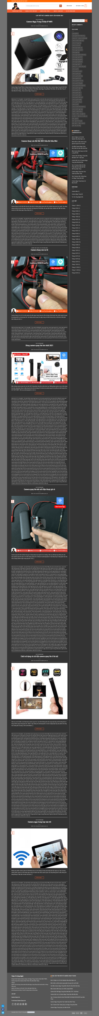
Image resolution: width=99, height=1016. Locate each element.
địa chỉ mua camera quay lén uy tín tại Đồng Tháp (55, 633)
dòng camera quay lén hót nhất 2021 (37, 447)
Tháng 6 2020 (75, 242)
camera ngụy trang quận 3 (27, 106)
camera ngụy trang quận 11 (53, 105)
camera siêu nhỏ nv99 (53, 336)
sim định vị (74, 116)
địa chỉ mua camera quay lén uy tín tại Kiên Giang (47, 469)
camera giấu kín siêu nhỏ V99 (44, 405)
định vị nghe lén (51, 239)
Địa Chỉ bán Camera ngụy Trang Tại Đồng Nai (50, 452)
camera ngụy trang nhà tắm (47, 221)
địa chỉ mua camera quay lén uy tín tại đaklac (32, 466)
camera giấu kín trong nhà (33, 574)
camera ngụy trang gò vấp (18, 103)
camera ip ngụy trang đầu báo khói (41, 407)
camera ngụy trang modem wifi (17, 903)
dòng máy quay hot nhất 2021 (49, 447)
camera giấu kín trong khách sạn (56, 405)
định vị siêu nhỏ (82, 123)
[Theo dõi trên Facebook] (13, 1004)
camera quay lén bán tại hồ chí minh (20, 426)
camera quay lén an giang (26, 111)
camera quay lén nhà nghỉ (55, 331)
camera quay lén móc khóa (60, 435)
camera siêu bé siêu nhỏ (44, 126)
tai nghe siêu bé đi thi (22, 133)
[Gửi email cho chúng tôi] (20, 1004)
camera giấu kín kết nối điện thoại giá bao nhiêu (50, 402)
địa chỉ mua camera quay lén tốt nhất (57, 127)
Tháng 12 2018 (75, 267)
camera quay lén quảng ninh (43, 123)
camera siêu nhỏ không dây (42, 446)
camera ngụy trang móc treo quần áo (52, 103)
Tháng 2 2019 (75, 261)
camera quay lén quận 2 (22, 234)
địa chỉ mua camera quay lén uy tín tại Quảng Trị (55, 641)
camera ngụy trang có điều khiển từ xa (32, 413)
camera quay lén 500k (17, 111)
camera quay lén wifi (26, 126)
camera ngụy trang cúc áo (30, 102)
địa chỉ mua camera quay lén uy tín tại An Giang (51, 460)
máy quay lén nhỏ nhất (27, 478)
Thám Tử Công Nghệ (23, 1012)
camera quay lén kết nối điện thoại (59, 117)
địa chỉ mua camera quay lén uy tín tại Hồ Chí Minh (28, 469)
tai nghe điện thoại (47, 131)
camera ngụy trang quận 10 (43, 105)
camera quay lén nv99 (18, 233)
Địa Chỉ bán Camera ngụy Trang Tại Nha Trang (31, 937)
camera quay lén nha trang (54, 120)
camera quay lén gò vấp (33, 115)
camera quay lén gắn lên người (48, 114)
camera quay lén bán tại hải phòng (26, 593)
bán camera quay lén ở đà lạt (34, 99)
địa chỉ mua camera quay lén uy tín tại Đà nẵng (57, 632)
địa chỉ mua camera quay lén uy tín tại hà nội (47, 468)
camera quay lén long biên (59, 118)
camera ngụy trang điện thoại (56, 414)
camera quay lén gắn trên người (36, 330)
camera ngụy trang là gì (63, 327)
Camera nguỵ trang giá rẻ (49, 416)
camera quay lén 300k (57, 109)
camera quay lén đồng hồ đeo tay (37, 114)
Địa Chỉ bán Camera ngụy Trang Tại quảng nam (53, 456)
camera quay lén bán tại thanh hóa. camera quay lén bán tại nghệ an (53, 426)
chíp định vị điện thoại (60, 237)
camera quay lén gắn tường (60, 114)
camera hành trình (31, 407)
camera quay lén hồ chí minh (16, 117)
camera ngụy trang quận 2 (17, 106)
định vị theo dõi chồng (76, 125)
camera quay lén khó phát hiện (17, 435)
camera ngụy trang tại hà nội (20, 422)
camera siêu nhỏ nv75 (44, 336)
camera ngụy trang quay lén (41, 420)
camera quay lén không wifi (49, 118)
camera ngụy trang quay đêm (30, 420)
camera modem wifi (41, 894)
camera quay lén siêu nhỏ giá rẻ (55, 123)
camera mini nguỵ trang (61, 408)
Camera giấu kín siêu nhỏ (17, 405)
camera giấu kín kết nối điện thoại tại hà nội (23, 571)
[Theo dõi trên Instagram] (15, 1004)
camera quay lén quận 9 (46, 333)
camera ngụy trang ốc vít (19, 420)
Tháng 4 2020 (75, 247)
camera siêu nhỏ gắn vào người (26, 336)
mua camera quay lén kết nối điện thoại (54, 645)
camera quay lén (49, 109)
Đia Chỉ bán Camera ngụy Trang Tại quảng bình (35, 456)
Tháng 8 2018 (75, 273)
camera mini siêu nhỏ (15, 410)
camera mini (32, 575)
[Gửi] (60, 6)
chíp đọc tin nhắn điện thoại (19, 127)
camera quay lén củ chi (42, 112)
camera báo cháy (43, 99)
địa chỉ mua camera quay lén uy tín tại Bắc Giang (25, 943)
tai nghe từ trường (36, 133)
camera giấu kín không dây (25, 404)
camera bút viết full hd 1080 (29, 401)
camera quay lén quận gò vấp (25, 334)
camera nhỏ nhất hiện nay (27, 423)
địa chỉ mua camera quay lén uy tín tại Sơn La (27, 475)
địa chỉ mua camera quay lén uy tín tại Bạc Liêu (33, 462)
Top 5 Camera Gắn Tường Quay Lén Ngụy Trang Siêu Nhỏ (79, 177)
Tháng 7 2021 (75, 225)
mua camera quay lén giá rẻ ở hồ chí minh (50, 337)
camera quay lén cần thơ (32, 112)
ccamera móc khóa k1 (62, 446)
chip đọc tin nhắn (75, 113)
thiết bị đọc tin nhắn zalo (21, 134)
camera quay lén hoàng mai (48, 117)
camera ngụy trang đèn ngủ (46, 414)
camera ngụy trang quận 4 (37, 106)
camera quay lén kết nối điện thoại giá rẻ (58, 601)
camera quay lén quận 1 (49, 121)
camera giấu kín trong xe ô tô (22, 407)
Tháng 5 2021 (75, 228)
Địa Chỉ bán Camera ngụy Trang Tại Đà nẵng (34, 452)
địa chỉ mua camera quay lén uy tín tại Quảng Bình (55, 639)
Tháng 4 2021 (75, 230)
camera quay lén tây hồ (42, 124)
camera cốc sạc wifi (15, 100)
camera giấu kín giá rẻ (15, 402)
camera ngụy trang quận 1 (32, 105)
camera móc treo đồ (44, 100)
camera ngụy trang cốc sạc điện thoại (18, 102)
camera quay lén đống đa (25, 114)
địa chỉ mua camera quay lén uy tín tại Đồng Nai (50, 466)
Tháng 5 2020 (75, 244)
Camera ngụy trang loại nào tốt (39, 822)
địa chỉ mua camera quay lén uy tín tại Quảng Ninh (47, 474)
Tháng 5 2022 (75, 211)
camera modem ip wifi (38, 745)
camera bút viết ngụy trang (47, 735)
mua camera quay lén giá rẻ (37, 337)
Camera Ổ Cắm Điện (28, 908)
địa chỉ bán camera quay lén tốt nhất (43, 127)
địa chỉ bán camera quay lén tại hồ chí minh (51, 626)
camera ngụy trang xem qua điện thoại (45, 422)
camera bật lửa (56, 99)
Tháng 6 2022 (75, 208)
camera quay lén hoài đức (27, 117)
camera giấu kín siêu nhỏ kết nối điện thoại (31, 405)
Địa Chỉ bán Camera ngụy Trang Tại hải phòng (48, 620)
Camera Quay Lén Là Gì (39, 250)
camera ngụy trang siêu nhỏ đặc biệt (36, 589)
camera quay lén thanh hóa (52, 124)
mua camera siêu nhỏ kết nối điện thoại (32, 480)
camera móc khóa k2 (37, 410)
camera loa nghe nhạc (40, 891)
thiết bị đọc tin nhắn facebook (16, 243)
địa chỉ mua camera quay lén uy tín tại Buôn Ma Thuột (24, 946)
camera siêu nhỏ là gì (36, 336)
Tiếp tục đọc (39, 94)
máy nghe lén (26, 129)
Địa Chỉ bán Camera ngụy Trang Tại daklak (31, 933)
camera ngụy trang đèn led (36, 414)
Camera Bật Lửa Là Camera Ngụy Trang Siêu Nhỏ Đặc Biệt (80, 161)
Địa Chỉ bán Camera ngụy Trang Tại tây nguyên (50, 457)
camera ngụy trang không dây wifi (39, 417)
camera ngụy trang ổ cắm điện (28, 328)
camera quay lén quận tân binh (49, 334)
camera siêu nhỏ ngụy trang (54, 126)
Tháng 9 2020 (75, 233)
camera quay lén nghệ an (24, 120)
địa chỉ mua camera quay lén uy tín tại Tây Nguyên (45, 475)
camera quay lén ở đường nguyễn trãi (29, 121)
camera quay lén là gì (36, 331)
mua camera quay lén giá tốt (56, 129)
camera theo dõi (60, 336)
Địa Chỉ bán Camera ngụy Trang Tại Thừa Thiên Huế (30, 459)
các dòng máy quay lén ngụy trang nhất (44, 399)
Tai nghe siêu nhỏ (30, 133)
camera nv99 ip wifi (26, 759)
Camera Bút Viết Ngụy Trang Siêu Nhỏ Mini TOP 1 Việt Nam (79, 156)
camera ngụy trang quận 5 (47, 106)
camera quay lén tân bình (23, 124)
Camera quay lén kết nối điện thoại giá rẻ (39, 489)
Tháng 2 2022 (75, 214)
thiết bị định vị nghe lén (44, 133)
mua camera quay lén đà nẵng (45, 129)
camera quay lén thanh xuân (16, 237)
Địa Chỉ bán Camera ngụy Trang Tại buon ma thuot (40, 450)
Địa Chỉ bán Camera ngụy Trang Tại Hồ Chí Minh (23, 455)
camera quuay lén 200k (35, 126)
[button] (69, 6)
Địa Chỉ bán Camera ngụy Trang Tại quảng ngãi (28, 939)
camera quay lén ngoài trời (34, 120)
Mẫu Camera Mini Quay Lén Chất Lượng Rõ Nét (79, 152)
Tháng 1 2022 (75, 216)
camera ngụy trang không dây (39, 103)
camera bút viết (62, 99)
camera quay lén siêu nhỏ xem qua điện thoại (50, 610)
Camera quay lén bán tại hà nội (51, 425)
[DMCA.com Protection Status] (31, 1012)
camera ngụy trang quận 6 (57, 106)
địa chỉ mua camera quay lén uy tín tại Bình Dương (33, 463)
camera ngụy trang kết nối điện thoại (79, 54)
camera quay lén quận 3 (22, 123)
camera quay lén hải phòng (62, 115)
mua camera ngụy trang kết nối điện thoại (46, 478)
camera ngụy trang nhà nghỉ (30, 419)
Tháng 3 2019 (75, 259)
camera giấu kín (53, 401)
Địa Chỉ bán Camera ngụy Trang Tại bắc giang (25, 449)
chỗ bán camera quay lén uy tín (30, 127)
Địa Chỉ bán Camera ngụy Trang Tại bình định (22, 450)
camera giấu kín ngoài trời (20, 572)
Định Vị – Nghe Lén (58, 11)
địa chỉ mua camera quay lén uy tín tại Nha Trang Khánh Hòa (46, 471)
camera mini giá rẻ (16, 408)
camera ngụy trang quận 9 (31, 108)
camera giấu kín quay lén (29, 572)
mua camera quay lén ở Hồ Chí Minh (25, 130)
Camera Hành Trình (45, 11)
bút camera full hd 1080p (55, 398)
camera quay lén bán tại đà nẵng (39, 425)
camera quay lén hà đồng (43, 115)
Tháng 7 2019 (75, 250)
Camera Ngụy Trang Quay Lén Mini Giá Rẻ (79, 182)
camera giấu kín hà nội (24, 402)
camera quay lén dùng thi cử (61, 112)
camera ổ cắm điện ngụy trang (38, 908)
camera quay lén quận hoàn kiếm (37, 334)
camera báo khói (50, 99)
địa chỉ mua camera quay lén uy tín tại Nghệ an (26, 471)
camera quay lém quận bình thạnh (40, 328)
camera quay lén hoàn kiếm (37, 117)
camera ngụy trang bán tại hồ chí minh (31, 411)
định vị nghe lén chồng (19, 129)
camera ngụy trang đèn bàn (26, 414)
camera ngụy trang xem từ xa (35, 109)
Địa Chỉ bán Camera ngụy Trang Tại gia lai (55, 619)
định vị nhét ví (74, 123)
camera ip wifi (17, 891)
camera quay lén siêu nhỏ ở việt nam (22, 236)
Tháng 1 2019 (75, 264)
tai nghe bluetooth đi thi (33, 131)
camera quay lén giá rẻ (25, 115)
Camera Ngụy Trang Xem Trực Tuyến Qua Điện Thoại (79, 172)
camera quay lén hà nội (52, 115)
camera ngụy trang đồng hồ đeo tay (23, 416)
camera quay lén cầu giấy (16, 330)
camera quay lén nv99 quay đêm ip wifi (45, 605)
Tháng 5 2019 (75, 253)
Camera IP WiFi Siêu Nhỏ (31, 11)
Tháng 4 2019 (75, 256)
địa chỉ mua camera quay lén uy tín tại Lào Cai (52, 636)
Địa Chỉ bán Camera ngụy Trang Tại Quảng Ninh (33, 457)
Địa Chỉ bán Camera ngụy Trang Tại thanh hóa (56, 624)
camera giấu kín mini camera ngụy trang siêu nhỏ (40, 404)
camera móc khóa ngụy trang (20, 745)
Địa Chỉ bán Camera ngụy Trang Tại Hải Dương (44, 453)
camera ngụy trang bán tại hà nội (17, 411)
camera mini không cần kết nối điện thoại (40, 408)
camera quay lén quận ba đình (56, 333)
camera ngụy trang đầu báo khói (31, 581)
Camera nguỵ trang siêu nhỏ (16, 222)
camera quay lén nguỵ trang (44, 120)
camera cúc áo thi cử (23, 100)
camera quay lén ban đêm (35, 111)
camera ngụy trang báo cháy (43, 411)
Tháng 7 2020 (75, 239)
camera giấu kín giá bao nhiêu (61, 401)
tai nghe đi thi (40, 131)
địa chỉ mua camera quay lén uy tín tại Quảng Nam (28, 474)
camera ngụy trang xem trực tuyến (23, 109)
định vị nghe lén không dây (77, 120)
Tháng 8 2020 (75, 236)
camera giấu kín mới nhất (53, 404)
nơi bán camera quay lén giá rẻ (50, 130)
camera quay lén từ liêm (18, 126)
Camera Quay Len (44, 25)
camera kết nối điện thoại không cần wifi (55, 407)
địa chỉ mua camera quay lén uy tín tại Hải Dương (51, 635)
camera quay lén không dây (39, 118)
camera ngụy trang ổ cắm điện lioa (21, 105)
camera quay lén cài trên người (59, 328)
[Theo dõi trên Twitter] (18, 1004)
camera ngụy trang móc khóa (16, 328)
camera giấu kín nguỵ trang (30, 888)
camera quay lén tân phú (33, 124)
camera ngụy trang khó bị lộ (29, 103)
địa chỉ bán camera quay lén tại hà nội (47, 459)
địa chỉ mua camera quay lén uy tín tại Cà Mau (35, 465)
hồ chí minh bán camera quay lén (25, 337)
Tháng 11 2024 (75, 205)
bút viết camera (24, 399)
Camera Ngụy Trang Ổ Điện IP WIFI (39, 22)
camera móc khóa (29, 410)
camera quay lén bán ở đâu (46, 111)
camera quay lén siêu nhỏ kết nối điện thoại (42, 441)
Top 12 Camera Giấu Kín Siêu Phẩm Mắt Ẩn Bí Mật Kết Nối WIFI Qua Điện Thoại (78, 166)
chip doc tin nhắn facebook (77, 111)
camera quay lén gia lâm (15, 115)
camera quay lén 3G (56, 423)
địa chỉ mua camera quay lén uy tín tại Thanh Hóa (53, 642)
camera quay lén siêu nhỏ (48, 608)
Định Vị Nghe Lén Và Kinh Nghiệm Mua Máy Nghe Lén (78, 138)
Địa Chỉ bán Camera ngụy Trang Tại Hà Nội (27, 453)
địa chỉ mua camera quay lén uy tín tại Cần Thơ (52, 465)
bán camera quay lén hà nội (45, 398)
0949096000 (39, 327)
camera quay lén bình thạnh (23, 112)
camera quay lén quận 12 (59, 121)
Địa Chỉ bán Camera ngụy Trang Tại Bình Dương (49, 616)
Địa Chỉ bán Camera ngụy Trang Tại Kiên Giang (40, 455)
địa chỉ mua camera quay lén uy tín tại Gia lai (30, 468)
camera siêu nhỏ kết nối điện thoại (30, 446)
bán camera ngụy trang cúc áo (34, 398)
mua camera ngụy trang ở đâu (34, 129)
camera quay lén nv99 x (18, 121)
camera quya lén (60, 444)
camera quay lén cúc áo (51, 112)
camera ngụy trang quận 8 (21, 108)
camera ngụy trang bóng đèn (27, 580)
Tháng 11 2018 (75, 270)
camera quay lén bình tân (32, 224)
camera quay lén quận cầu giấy (32, 123)
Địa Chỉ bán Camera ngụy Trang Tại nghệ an (57, 455)
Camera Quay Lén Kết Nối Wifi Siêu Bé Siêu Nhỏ (39, 141)
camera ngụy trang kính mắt (51, 417)
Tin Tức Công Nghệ (70, 11)
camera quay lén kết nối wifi (16, 118)
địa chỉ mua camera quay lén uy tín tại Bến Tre (57, 629)
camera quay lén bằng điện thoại (57, 111)
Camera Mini (75, 191)
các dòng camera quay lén (32, 399)
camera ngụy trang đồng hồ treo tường (53, 102)
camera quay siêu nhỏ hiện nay (41, 444)
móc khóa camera (34, 478)
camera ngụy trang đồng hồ (41, 102)
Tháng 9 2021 (75, 219)
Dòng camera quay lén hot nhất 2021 (39, 345)
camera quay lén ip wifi (33, 601)
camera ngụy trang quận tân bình (55, 108)
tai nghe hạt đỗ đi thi (20, 242)
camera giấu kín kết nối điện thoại (33, 100)
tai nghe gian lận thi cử (55, 131)
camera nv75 (43, 109)
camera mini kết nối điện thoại (26, 408)
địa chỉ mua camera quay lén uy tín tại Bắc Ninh (51, 462)
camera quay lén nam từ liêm (23, 231)
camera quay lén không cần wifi (28, 118)
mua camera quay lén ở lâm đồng (38, 130)
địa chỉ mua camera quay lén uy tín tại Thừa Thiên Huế (27, 477)
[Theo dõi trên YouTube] (26, 1004)
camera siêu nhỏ (53, 237)
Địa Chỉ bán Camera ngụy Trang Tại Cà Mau (58, 450)
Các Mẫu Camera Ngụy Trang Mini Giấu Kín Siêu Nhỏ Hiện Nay (79, 147)
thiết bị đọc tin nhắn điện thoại (55, 133)
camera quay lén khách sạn (27, 331)
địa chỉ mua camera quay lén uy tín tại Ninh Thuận (47, 472)
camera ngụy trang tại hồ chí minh (32, 422)
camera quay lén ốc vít (41, 121)
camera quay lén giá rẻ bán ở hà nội (57, 330)
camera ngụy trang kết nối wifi (16, 417)
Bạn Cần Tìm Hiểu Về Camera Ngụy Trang (64, 976)
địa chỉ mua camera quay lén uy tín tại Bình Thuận (52, 463)
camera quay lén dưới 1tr (16, 114)
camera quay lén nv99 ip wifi (33, 605)
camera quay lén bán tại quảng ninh (34, 426)
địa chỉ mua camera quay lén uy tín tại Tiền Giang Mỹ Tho (47, 477)
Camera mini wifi (23, 410)
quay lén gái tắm (18, 339)
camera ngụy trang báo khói (54, 411)
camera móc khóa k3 (45, 410)
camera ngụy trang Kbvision (59, 416)
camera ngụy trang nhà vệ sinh (51, 419)
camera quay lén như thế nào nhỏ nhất (25, 438)
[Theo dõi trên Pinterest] (23, 1004)
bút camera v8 (18, 399)
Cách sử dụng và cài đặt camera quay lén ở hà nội (39, 656)
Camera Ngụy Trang (17, 11)
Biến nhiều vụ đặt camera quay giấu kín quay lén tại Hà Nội (79, 142)
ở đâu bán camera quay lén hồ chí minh (21, 131)
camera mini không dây (52, 408)
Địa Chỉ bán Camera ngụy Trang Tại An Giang (53, 614)
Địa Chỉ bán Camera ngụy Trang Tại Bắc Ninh (41, 449)
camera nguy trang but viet (60, 100)
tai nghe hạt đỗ (62, 131)
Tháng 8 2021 (75, 222)
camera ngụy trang (51, 100)
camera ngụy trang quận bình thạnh (42, 108)
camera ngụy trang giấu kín (21, 584)
